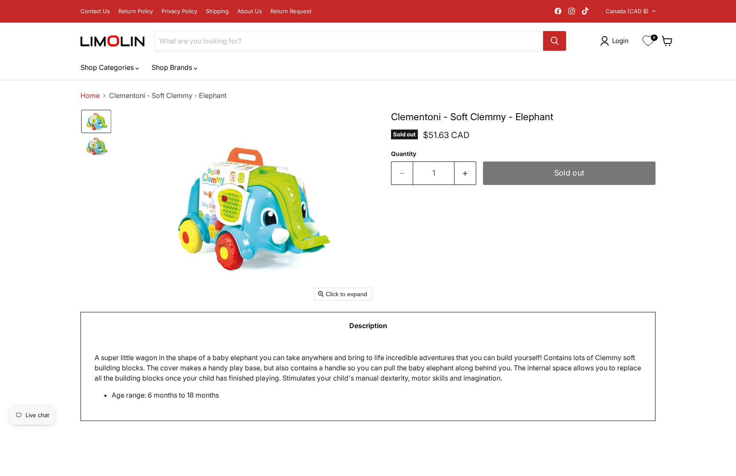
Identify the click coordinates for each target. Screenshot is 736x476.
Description (368, 325)
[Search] (554, 41)
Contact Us (95, 11)
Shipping (217, 11)
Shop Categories (107, 67)
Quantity (403, 153)
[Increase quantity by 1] (465, 173)
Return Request (290, 11)
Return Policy (135, 11)
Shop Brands (173, 67)
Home (90, 95)
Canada (627, 11)
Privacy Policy (179, 11)
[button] (616, 41)
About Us (249, 11)
